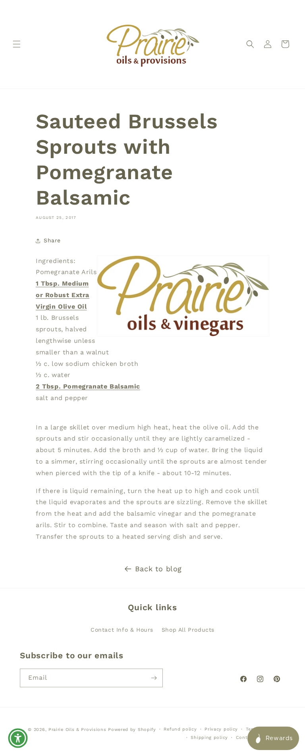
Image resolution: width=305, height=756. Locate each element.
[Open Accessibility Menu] (18, 738)
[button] (16, 44)
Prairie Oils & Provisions (77, 729)
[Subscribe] (153, 678)
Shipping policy (209, 737)
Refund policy (180, 729)
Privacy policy (221, 729)
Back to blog (158, 569)
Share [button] (52, 240)
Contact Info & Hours (122, 629)
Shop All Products (188, 629)
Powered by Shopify (132, 729)
